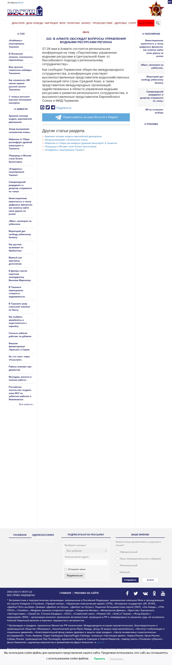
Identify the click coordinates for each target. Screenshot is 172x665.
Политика (73, 23)
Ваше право (146, 23)
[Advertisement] (27, 442)
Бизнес (86, 23)
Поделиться (63, 108)
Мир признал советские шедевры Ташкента (20, 70)
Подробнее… (117, 658)
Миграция (51, 23)
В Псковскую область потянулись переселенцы (21, 57)
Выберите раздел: (76, 545)
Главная (65, 593)
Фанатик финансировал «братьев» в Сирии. (19, 346)
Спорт (132, 23)
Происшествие (103, 23)
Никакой (125, 572)
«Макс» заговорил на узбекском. (152, 66)
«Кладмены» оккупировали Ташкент (64, 149)
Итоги (150, 579)
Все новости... (27, 404)
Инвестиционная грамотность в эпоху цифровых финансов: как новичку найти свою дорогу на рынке (151, 48)
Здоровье (120, 23)
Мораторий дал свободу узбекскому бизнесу (20, 234)
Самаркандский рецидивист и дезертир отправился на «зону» (151, 96)
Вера (62, 23)
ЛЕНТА (86, 32)
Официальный (129, 552)
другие (100, 642)
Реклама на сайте (86, 593)
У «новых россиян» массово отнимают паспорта (20, 99)
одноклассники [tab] (43, 535)
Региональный (128, 565)
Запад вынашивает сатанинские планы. (67, 139)
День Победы (34, 23)
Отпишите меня (76, 569)
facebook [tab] (20, 535)
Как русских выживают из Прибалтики (16, 247)
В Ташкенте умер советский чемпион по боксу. (19, 306)
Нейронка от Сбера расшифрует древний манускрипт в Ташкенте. (81, 143)
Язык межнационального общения (140, 558)
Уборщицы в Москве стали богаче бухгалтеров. (71, 146)
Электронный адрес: (77, 556)
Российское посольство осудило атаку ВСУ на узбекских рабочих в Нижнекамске (20, 393)
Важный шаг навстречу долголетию (15, 260)
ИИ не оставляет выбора (154, 111)
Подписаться (74, 575)
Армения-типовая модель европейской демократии (73, 136)
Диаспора (18, 23)
